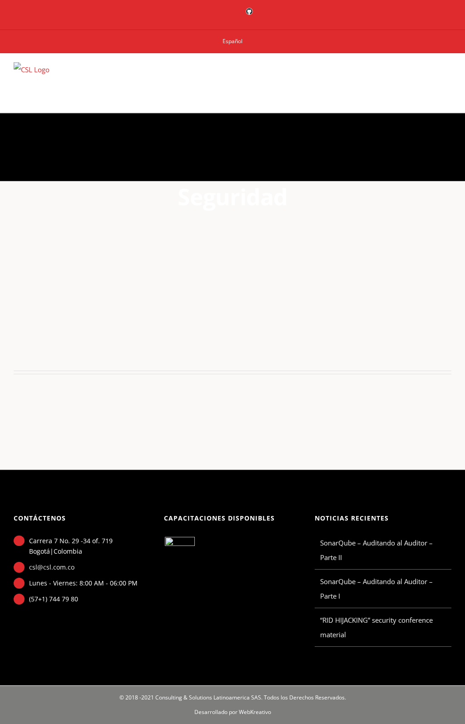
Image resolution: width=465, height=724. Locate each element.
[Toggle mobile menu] (447, 75)
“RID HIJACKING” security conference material (376, 627)
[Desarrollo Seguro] (179, 552)
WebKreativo (255, 712)
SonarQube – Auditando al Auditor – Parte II (376, 550)
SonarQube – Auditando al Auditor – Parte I (376, 588)
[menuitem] (232, 41)
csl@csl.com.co (51, 567)
